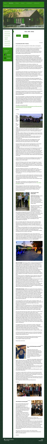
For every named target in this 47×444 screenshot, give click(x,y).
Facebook (8, 54)
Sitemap (12, 439)
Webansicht (41, 440)
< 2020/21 (25, 36)
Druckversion (7, 439)
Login (42, 439)
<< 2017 (18, 35)
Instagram (9, 58)
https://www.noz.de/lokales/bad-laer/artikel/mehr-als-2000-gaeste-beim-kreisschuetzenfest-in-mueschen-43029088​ (29, 107)
